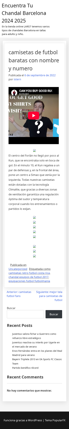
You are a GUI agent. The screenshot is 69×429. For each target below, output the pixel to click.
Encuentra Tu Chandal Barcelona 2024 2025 (24, 13)
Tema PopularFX (55, 420)
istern (17, 79)
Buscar (11, 308)
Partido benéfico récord (25, 367)
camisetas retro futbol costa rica (29, 273)
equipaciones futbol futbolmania (29, 281)
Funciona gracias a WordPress (23, 420)
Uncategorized (18, 269)
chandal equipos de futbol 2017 (28, 277)
